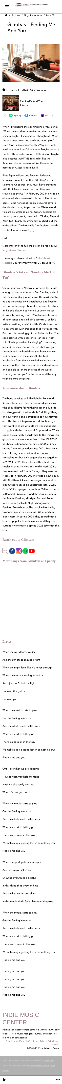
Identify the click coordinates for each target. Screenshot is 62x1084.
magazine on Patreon (14, 250)
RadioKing (49, 1061)
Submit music (12, 1041)
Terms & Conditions (29, 1041)
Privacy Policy (46, 1041)
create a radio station (39, 1066)
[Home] (6, 15)
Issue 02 (50, 15)
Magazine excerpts (33, 15)
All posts (16, 15)
